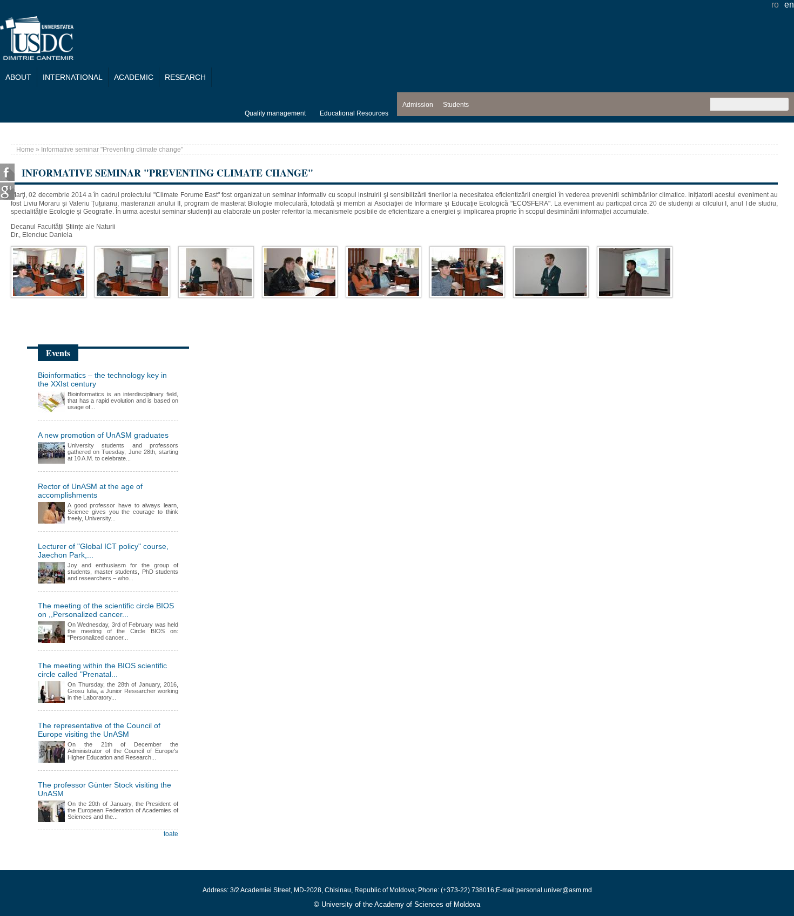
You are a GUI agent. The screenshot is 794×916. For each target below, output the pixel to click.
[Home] (36, 57)
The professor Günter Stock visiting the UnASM (104, 789)
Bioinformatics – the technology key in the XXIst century (102, 379)
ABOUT (18, 77)
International (73, 77)
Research (185, 77)
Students (456, 104)
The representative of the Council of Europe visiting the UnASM (99, 729)
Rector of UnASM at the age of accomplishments (90, 490)
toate (171, 834)
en (789, 4)
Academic (133, 77)
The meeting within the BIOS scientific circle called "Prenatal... (102, 669)
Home (25, 149)
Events (58, 353)
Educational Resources (354, 113)
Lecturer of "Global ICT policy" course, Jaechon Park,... (103, 550)
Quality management (275, 113)
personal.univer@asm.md (554, 890)
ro (775, 4)
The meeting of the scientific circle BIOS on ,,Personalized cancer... (106, 610)
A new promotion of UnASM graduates (103, 435)
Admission (417, 104)
